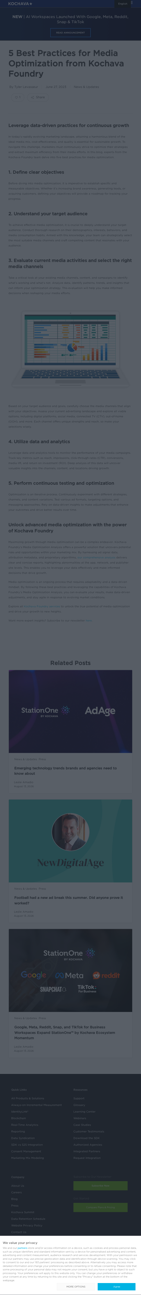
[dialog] (70, 1265)
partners (22, 1248)
